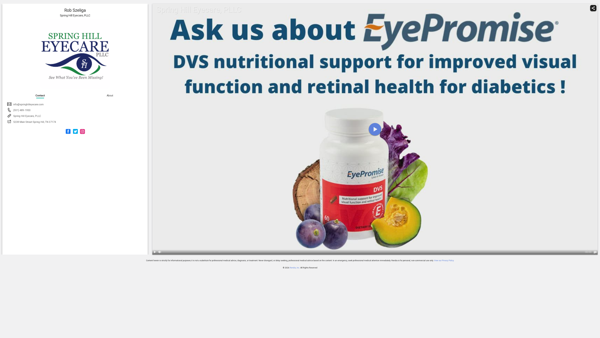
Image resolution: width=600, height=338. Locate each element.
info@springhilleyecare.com (28, 104)
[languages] (595, 252)
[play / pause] (154, 252)
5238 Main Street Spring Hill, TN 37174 (34, 121)
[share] (593, 8)
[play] (375, 129)
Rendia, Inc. (295, 268)
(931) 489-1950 (21, 110)
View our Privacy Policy (444, 260)
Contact (40, 95)
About (110, 95)
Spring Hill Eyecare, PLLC (27, 116)
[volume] (159, 252)
